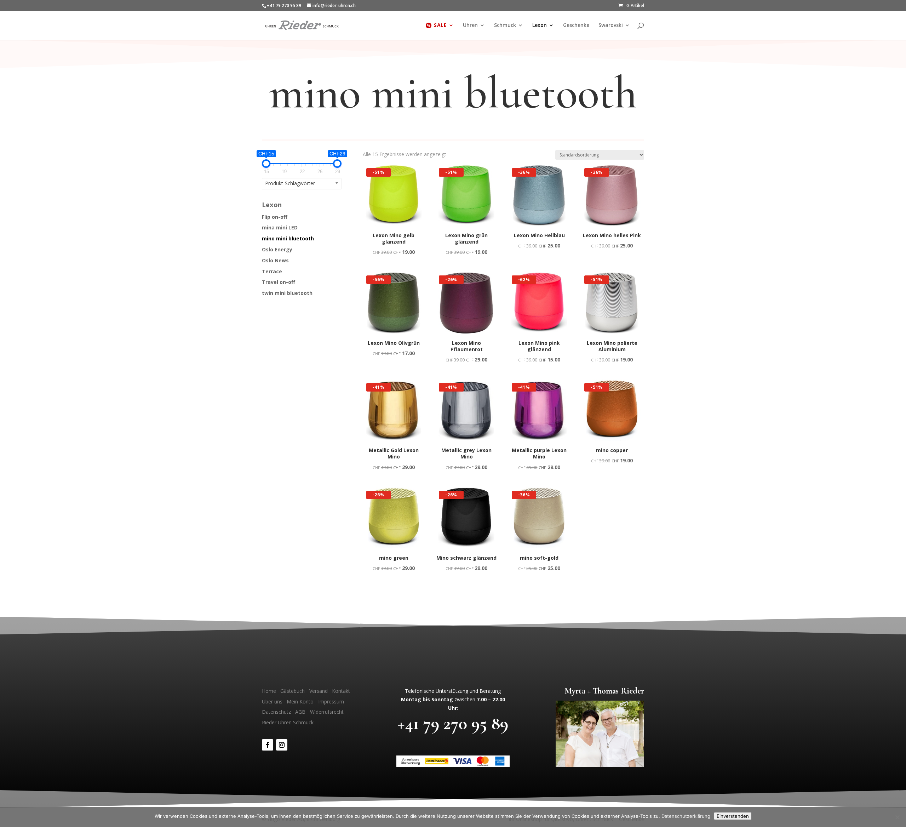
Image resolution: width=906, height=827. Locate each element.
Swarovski (610, 25)
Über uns (272, 701)
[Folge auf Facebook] (267, 745)
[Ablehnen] (897, 817)
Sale (440, 25)
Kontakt (341, 691)
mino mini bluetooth (288, 238)
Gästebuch (292, 691)
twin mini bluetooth (287, 293)
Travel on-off (278, 282)
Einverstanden (733, 816)
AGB (300, 711)
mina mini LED (280, 227)
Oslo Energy (277, 249)
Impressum (331, 701)
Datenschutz (276, 711)
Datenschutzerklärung (685, 816)
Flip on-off (274, 216)
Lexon (539, 25)
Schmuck (505, 25)
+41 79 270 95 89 (452, 723)
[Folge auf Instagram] (281, 745)
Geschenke (576, 25)
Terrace (272, 271)
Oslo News (275, 260)
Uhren (470, 25)
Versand (318, 691)
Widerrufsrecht (327, 711)
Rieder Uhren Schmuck (288, 722)
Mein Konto (300, 701)
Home (269, 691)
